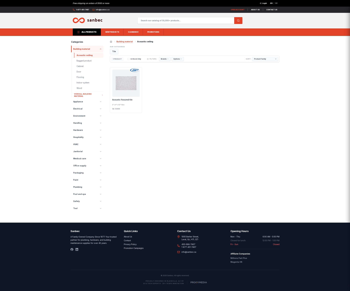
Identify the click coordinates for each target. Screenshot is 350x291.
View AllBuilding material (83, 95)
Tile (114, 51)
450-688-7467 (188, 244)
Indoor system (83, 82)
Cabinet (80, 66)
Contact (127, 240)
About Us (255, 10)
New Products (112, 32)
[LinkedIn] (76, 249)
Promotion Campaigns (134, 248)
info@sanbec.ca (189, 252)
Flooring (80, 77)
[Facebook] (72, 249)
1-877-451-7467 (189, 247)
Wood (79, 88)
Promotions (153, 32)
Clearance (133, 32)
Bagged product (84, 61)
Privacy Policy (130, 244)
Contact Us (271, 10)
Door (79, 71)
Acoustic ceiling (85, 55)
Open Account (237, 10)
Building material (124, 41)
